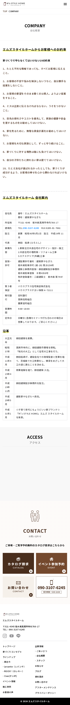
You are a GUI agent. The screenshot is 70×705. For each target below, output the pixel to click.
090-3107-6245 (31, 228)
